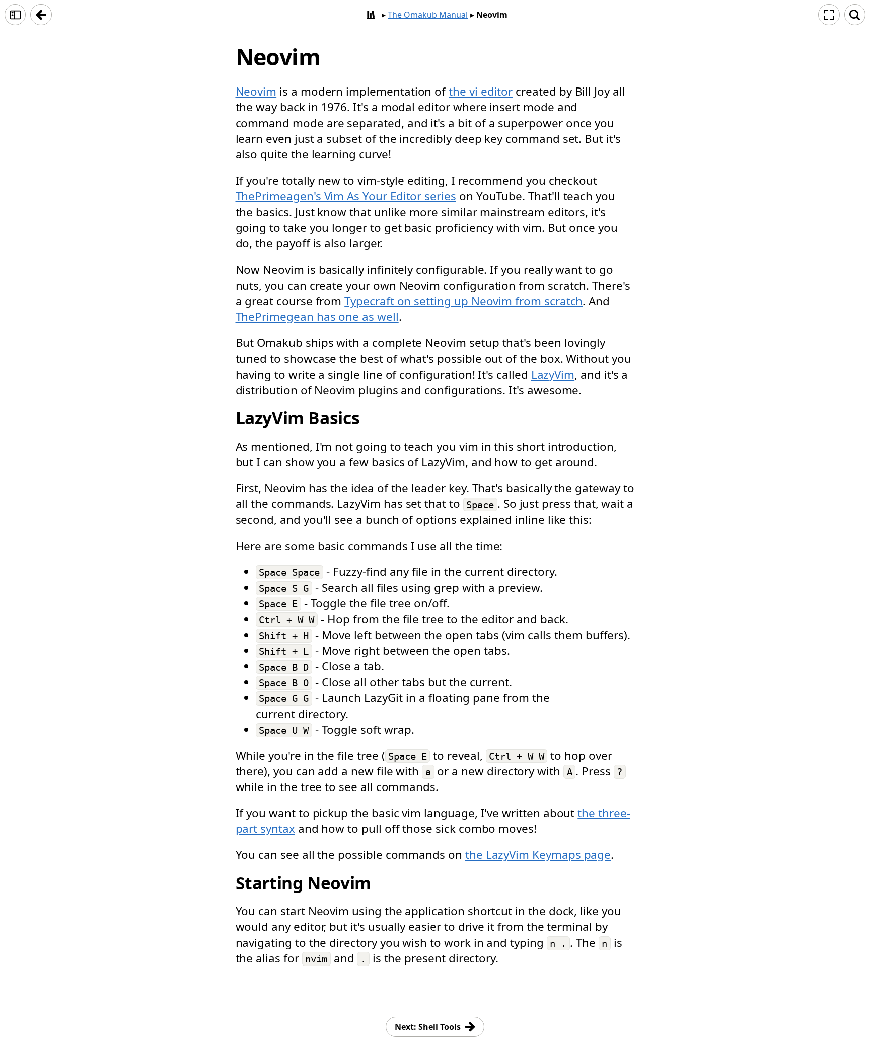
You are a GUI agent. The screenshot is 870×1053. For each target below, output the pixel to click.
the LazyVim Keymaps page (538, 854)
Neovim (256, 91)
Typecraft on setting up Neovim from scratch (463, 301)
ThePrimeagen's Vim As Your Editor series (346, 196)
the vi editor (481, 91)
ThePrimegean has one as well (317, 316)
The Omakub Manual (428, 14)
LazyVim (553, 374)
